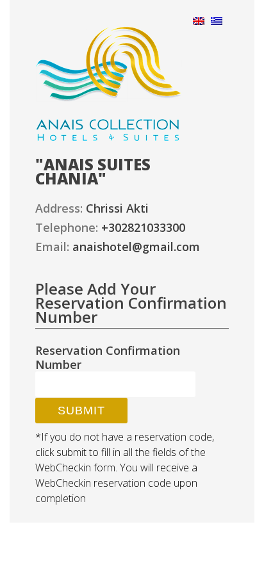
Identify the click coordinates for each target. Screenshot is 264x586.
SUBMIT (81, 410)
